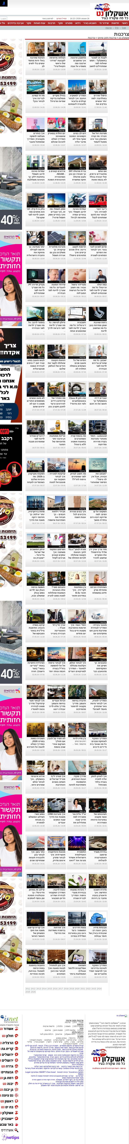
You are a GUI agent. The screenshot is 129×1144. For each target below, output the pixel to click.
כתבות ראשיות (36, 1040)
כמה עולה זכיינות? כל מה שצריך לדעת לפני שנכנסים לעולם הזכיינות (98, 290)
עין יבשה (79, 1066)
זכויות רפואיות (62, 1072)
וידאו (78, 23)
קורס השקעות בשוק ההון (52, 1061)
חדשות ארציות (48, 1026)
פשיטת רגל (59, 1059)
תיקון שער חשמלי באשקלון (73, 1063)
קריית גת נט (37, 1083)
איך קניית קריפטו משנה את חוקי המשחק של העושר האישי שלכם (36, 933)
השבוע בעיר (89, 23)
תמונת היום (58, 1030)
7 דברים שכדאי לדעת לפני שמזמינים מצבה (37, 439)
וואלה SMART (44, 1072)
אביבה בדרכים (16, 23)
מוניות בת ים (78, 1080)
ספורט (68, 23)
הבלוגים (48, 1040)
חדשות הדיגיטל (36, 1047)
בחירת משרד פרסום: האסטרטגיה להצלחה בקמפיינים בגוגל (98, 857)
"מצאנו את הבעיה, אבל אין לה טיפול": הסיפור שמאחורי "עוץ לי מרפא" (98, 479)
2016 (55, 989)
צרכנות (109, 28)
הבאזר (40, 1046)
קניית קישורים (78, 1046)
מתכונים (32, 1057)
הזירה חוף (51, 1080)
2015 (50, 989)
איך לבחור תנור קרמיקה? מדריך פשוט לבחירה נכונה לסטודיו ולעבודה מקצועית (36, 706)
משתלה (59, 1080)
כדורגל (80, 1038)
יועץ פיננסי (79, 1068)
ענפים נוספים (61, 1038)
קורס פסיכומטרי (43, 1057)
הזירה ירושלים (74, 1081)
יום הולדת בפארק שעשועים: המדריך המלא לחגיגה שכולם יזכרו (56, 139)
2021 (83, 989)
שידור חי (104, 23)
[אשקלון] (109, 20)
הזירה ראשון (42, 1080)
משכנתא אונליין (36, 1068)
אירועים (48, 1030)
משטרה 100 (78, 1026)
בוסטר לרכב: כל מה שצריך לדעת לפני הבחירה (36, 325)
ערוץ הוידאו (71, 1040)
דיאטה (80, 1059)
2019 (72, 989)
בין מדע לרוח (79, 738)
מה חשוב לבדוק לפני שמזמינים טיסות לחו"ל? (78, 476)
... (64, 104)
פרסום (77, 1085)
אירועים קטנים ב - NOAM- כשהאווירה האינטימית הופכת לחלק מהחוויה (56, 177)
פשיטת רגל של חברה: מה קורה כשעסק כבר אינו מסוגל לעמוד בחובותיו (98, 139)
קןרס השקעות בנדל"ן (36, 1059)
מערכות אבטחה (62, 1081)
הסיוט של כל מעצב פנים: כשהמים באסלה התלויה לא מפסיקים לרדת (78, 366)
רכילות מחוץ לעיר (46, 1034)
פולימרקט (47, 1066)
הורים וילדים (78, 1061)
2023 (94, 989)
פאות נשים (66, 1078)
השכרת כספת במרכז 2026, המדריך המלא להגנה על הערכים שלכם (36, 744)
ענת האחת (39, 23)
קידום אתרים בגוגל (75, 1047)
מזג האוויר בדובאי (68, 1066)
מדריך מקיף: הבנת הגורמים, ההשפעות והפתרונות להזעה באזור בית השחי (77, 782)
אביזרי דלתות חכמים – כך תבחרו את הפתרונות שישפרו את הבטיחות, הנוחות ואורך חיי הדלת (56, 520)
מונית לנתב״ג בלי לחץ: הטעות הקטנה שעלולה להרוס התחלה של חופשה (77, 555)
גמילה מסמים (68, 1068)
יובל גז (71, 1076)
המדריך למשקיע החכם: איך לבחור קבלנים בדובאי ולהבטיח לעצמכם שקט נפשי (77, 101)
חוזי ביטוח (55, 1066)
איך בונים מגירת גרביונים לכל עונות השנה (78, 514)
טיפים (58, 1051)
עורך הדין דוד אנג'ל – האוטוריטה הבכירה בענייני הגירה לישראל (58, 631)
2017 (61, 989)
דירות (74, 1064)
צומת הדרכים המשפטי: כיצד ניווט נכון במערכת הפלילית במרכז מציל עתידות (77, 933)
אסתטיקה (35, 1072)
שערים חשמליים (76, 1051)
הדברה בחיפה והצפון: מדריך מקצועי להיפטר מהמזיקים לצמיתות (78, 706)
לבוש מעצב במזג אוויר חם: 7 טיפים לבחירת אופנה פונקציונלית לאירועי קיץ (36, 366)
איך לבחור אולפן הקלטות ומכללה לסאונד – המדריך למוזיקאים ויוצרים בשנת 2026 (77, 668)
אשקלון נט (123, 37)
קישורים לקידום (56, 1068)
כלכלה (59, 1026)
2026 (33, 992)
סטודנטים (75, 1078)
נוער (73, 1042)
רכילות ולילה (77, 1032)
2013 (38, 989)
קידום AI (33, 1049)
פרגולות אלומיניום (67, 1085)
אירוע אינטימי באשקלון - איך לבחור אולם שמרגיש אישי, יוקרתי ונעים (37, 782)
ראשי (125, 23)
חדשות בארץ (59, 1040)
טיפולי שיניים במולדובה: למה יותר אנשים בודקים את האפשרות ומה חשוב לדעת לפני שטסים (98, 104)
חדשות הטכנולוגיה (69, 1055)
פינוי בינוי (57, 1055)
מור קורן (67, 1059)
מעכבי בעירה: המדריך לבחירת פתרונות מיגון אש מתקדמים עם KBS (98, 631)
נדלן (116, 28)
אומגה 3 (39, 1076)
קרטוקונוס (40, 1051)
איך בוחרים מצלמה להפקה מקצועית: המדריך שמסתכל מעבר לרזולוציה (36, 139)
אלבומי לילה (70, 1030)
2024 (99, 989)
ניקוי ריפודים (68, 1080)
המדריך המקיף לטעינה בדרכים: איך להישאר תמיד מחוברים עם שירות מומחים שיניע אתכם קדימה (98, 974)
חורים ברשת (67, 1049)
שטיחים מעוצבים (61, 1076)
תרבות (51, 23)
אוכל (124, 28)
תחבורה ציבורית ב (70, 1044)
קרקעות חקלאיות (63, 1083)
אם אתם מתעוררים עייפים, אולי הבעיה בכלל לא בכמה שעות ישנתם (98, 177)
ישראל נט (79, 1076)
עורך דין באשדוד (48, 1083)
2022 (88, 989)
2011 (28, 989)
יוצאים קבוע (49, 1059)
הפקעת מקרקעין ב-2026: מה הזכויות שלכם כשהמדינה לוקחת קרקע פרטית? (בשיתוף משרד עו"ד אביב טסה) (36, 482)
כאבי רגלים (38, 1066)
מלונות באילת (77, 1049)
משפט (67, 1026)
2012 (33, 989)
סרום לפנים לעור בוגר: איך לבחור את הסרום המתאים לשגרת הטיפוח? (98, 252)
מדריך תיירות (48, 1047)
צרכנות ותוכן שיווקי (107, 37)
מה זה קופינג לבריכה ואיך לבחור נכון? (38, 98)
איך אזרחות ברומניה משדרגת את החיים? (56, 930)
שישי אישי (58, 1042)
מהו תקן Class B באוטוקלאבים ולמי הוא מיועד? (77, 401)
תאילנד (59, 1063)
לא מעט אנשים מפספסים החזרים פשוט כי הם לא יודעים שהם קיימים (36, 404)
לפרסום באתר (47, 18)
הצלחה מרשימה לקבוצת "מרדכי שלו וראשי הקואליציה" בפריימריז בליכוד (57, 63)
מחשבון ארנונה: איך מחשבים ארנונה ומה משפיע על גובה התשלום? (78, 63)
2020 (77, 989)
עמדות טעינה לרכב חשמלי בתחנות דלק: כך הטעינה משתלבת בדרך (36, 177)
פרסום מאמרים (66, 1046)
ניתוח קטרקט (50, 1051)
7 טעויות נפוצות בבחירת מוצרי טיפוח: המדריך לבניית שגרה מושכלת (78, 895)
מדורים (80, 1042)
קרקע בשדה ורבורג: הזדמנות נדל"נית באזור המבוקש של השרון (37, 631)
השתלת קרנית (50, 1063)
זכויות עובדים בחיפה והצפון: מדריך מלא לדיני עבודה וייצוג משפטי (57, 706)
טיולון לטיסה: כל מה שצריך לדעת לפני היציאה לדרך (56, 325)
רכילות (80, 1034)
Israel (53, 1072)
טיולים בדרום (64, 1057)
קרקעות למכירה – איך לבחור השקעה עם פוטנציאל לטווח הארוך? (56, 479)
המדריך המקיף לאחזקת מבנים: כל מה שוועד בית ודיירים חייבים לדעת (98, 744)
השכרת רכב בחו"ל (51, 1046)
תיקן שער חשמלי (76, 1083)
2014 (44, 989)
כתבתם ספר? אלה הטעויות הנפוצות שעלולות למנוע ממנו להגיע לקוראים (56, 593)
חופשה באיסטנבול (76, 1072)
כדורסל (72, 1038)
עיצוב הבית (65, 1051)
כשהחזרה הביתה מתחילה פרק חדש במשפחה (98, 590)
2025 (28, 992)
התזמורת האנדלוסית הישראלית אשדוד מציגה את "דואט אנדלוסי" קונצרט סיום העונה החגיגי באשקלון (77, 860)
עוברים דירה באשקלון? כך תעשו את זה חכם (98, 401)
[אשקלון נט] (122, 1015)
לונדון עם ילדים (31, 1046)
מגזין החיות (56, 1049)
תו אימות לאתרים (44, 1049)
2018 (66, 989)
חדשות (115, 23)
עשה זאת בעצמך (61, 1047)
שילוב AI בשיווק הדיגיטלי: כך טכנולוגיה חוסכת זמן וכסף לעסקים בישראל (36, 895)
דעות (81, 1040)
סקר (60, 23)
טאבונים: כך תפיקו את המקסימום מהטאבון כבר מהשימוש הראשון (98, 668)
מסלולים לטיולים (76, 1057)
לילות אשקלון (70, 1034)
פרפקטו (47, 1068)
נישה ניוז (80, 1055)
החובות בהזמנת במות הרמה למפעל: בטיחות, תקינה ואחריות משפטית (36, 971)
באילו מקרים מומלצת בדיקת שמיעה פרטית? (57, 98)
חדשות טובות (68, 1061)
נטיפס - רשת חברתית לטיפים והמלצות (109, 1068)
